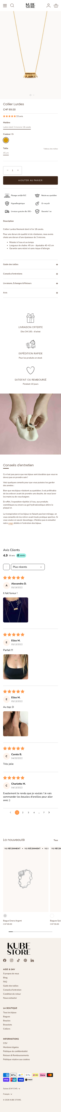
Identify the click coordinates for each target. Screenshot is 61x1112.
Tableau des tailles (50, 149)
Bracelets (7, 1024)
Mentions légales (11, 1047)
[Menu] (5, 5)
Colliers (6, 1028)
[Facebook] (4, 960)
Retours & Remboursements (16, 1055)
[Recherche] (12, 6)
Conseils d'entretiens (12, 273)
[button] (9, 116)
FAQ (5, 981)
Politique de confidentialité (15, 1051)
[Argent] (5, 915)
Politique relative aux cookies (16, 1059)
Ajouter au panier (30, 180)
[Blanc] (52, 915)
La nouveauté (14, 840)
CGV (5, 1043)
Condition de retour (12, 994)
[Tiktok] (18, 960)
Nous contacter (10, 998)
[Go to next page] (49, 812)
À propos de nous (11, 973)
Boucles (6, 1020)
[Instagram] (11, 960)
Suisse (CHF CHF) (10, 1089)
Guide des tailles (10, 264)
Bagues (6, 1016)
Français (6, 1094)
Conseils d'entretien (12, 989)
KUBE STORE (15, 1100)
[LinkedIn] (32, 960)
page (10, 523)
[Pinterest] (25, 960)
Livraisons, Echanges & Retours (17, 283)
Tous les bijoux (9, 1012)
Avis (5, 292)
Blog (5, 977)
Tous (56, 840)
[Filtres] (6, 567)
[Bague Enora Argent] (25, 879)
